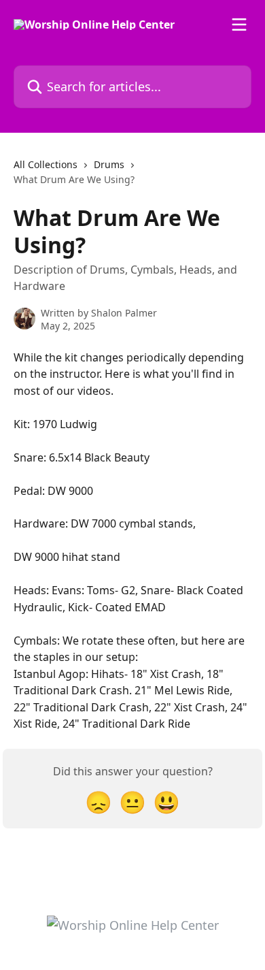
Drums (109, 164)
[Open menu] (239, 24)
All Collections (45, 164)
